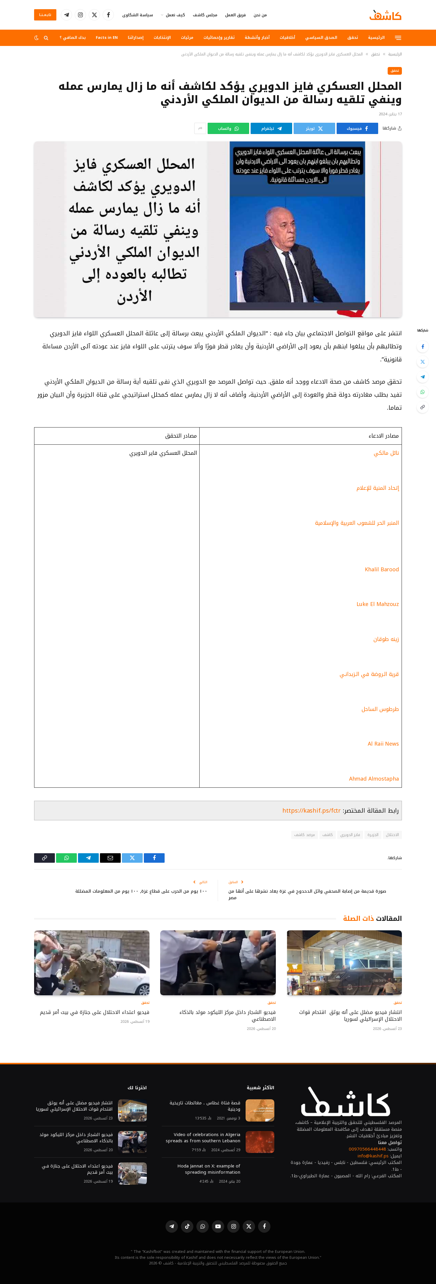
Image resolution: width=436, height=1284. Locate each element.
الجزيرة (372, 834)
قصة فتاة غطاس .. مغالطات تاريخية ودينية (205, 1106)
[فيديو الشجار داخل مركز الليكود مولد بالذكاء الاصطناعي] (218, 962)
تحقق (352, 37)
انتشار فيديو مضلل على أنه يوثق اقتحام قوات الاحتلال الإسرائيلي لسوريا (350, 1016)
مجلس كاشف (205, 15)
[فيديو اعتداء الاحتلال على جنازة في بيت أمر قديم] (91, 962)
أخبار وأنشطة (257, 37)
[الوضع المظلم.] (37, 37)
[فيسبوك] (423, 346)
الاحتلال (392, 834)
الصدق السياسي (321, 37)
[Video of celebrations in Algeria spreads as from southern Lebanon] (260, 1142)
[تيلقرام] (423, 377)
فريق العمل (235, 15)
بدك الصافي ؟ (73, 37)
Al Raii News (383, 744)
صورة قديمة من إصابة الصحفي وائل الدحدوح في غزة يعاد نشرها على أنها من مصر (307, 894)
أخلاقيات (287, 37)
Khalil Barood (382, 569)
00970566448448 (367, 1149)
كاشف (327, 834)
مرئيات (187, 37)
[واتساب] (423, 392)
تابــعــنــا (45, 15)
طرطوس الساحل (380, 709)
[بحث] (46, 37)
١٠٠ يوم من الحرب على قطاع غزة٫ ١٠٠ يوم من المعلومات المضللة (141, 891)
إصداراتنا (136, 37)
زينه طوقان (386, 639)
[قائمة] (398, 37)
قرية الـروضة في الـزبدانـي (369, 674)
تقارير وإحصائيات (219, 37)
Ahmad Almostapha (374, 779)
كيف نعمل (175, 15)
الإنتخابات (162, 37)
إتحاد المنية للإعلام (378, 488)
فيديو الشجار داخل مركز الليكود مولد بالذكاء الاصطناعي (227, 1016)
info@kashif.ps (373, 1156)
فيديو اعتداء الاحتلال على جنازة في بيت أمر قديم (93, 1012)
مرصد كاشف (304, 834)
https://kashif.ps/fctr (311, 810)
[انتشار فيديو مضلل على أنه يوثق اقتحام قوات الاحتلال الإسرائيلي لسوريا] (344, 962)
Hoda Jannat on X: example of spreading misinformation (208, 1169)
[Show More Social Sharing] (200, 128)
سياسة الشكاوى (137, 15)
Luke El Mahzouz (378, 604)
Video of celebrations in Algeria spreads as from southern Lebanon (203, 1138)
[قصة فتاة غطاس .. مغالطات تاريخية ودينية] (260, 1110)
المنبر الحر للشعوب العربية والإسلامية (357, 523)
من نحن (260, 15)
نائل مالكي (385, 453)
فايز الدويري (350, 834)
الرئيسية (376, 37)
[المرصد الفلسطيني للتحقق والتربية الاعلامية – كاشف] (385, 15)
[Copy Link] (423, 407)
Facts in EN (107, 37)
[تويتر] (423, 362)
